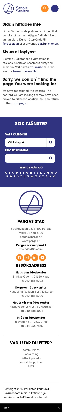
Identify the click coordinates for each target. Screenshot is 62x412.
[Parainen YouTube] (42, 257)
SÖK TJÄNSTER (31, 124)
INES (31, 366)
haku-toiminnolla (25, 71)
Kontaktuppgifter (31, 362)
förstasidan (11, 43)
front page (18, 103)
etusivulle (36, 67)
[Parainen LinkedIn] (34, 257)
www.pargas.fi (31, 241)
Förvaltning (31, 354)
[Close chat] (59, 407)
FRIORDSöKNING (17, 150)
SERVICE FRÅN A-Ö (31, 168)
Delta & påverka (31, 358)
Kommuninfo (31, 350)
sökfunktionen (48, 43)
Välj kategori (16, 134)
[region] (31, 407)
